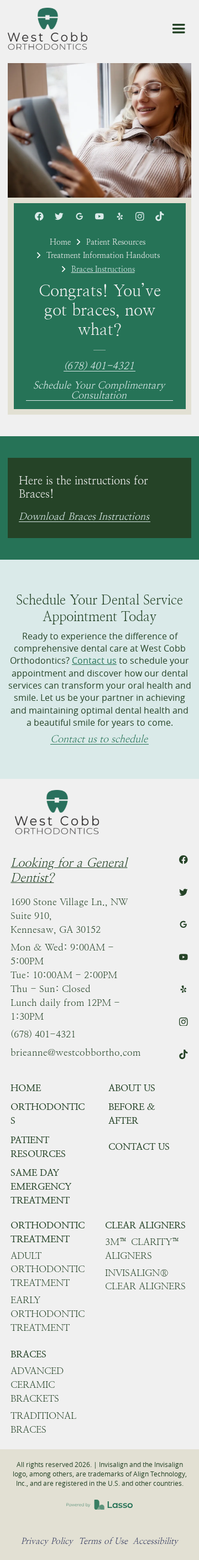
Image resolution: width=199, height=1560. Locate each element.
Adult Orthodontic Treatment (48, 1269)
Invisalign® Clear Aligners (145, 1279)
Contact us (94, 660)
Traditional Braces (43, 1422)
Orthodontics (48, 1113)
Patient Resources (115, 241)
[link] (47, 29)
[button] (178, 29)
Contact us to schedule (99, 739)
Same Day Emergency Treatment (41, 1186)
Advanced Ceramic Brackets (37, 1384)
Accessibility (155, 1541)
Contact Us (139, 1146)
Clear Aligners (145, 1225)
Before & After (131, 1113)
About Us (131, 1087)
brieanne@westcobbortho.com (75, 1052)
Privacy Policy (47, 1541)
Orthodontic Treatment (48, 1232)
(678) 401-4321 (99, 366)
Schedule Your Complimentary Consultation (99, 390)
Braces (28, 1354)
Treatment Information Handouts (103, 255)
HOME (26, 1087)
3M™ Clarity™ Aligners (143, 1248)
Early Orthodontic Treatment (48, 1313)
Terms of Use (103, 1541)
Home (60, 241)
